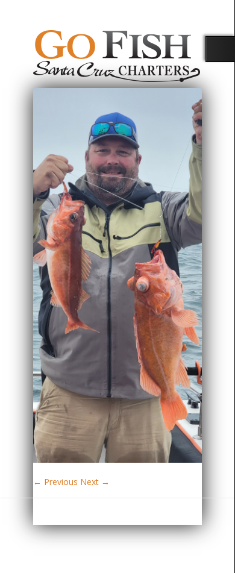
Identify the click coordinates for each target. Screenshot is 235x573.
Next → (95, 481)
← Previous (55, 481)
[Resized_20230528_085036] (117, 459)
